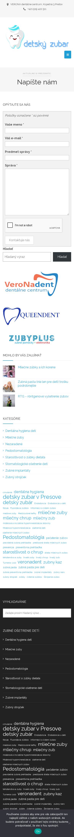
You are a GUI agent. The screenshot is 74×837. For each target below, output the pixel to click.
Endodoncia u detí (57, 503)
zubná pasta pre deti (31, 567)
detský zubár (18, 502)
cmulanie (7, 492)
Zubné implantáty (17, 470)
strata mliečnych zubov (56, 553)
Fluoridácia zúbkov (19, 508)
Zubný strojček (15, 477)
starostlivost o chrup (23, 552)
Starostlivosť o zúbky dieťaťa (25, 457)
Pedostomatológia (18, 450)
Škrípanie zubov (52, 577)
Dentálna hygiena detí (20, 431)
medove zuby (9, 513)
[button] (67, 54)
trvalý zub (55, 557)
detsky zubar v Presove (32, 497)
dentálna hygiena (29, 492)
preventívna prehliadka (29, 547)
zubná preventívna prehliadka (17, 572)
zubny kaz (52, 562)
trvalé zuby (28, 557)
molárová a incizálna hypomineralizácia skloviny (26, 523)
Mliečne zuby (14, 437)
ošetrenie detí (39, 528)
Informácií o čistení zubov (43, 508)
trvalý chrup (42, 557)
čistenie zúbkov (34, 577)
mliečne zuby (52, 512)
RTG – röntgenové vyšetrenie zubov (43, 396)
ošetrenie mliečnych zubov (16, 533)
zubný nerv (59, 572)
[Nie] (69, 823)
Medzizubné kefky (27, 513)
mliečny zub (44, 518)
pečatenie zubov (57, 537)
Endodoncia (40, 503)
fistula (6, 508)
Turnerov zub (9, 563)
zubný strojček (10, 577)
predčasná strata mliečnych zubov (50, 543)
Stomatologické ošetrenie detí (26, 464)
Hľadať (8, 249)
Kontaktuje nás (19, 240)
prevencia (8, 547)
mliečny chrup (17, 518)
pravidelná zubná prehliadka (17, 543)
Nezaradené (13, 444)
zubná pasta (10, 567)
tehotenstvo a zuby (12, 557)
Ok (38, 831)
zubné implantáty (43, 572)
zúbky (22, 577)
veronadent (30, 562)
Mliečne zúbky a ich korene (36, 367)
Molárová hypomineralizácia (17, 528)
